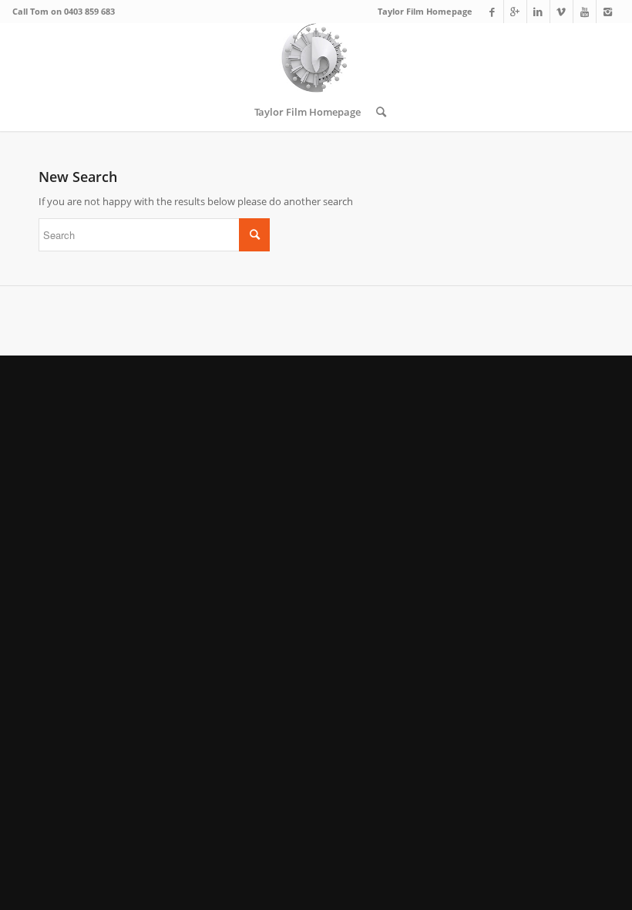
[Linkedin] (538, 11)
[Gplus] (515, 11)
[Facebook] (492, 11)
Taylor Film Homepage (425, 11)
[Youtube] (584, 11)
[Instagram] (608, 11)
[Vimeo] (561, 11)
